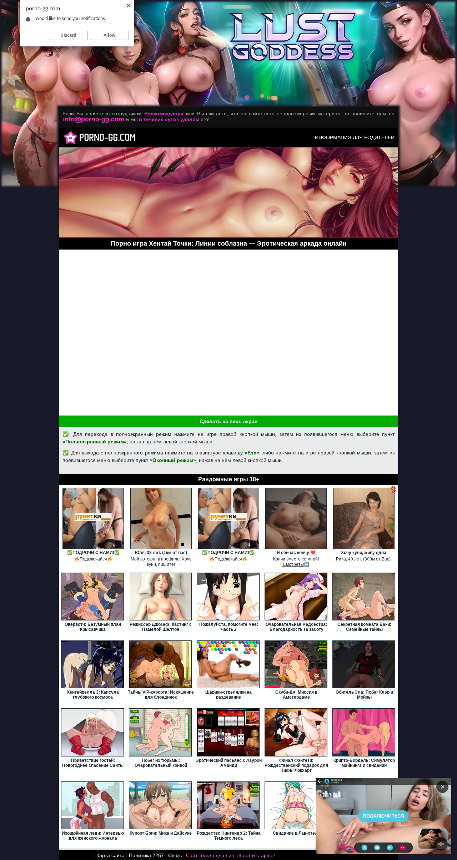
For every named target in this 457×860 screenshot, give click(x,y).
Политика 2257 (146, 855)
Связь (175, 855)
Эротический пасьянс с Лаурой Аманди (229, 763)
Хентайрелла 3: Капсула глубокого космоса (93, 695)
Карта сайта (110, 855)
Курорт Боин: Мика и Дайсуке (161, 833)
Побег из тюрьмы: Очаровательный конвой (161, 763)
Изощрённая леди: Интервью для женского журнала (93, 836)
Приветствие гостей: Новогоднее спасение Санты (93, 763)
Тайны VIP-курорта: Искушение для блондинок (161, 695)
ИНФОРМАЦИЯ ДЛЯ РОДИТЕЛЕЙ (355, 137)
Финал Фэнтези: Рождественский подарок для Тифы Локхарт (296, 765)
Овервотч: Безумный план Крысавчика (93, 627)
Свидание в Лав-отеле (296, 833)
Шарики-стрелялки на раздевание (228, 695)
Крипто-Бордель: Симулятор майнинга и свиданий (364, 763)
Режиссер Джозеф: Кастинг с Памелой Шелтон (161, 627)
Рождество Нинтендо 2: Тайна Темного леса (229, 836)
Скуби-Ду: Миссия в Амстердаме (296, 695)
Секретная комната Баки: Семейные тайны (364, 627)
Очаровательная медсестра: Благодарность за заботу (296, 627)
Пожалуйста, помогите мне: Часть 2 (228, 627)
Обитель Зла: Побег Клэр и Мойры (364, 695)
